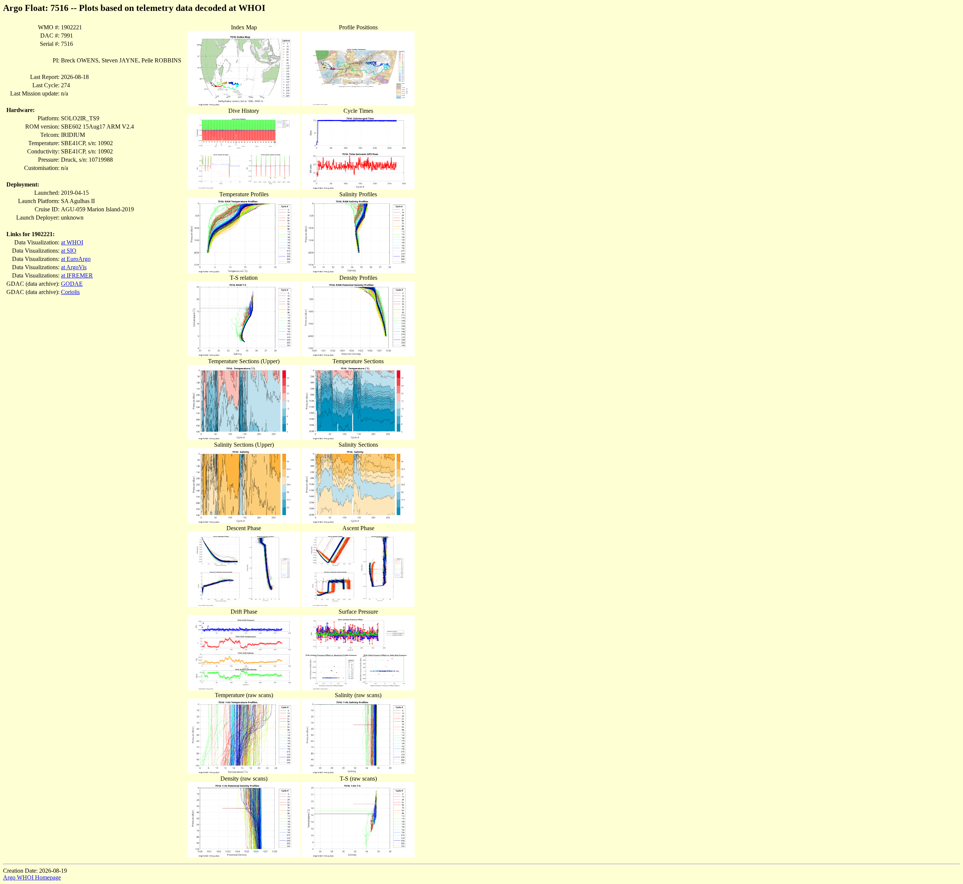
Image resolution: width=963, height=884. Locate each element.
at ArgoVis (74, 267)
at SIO (68, 250)
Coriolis (70, 292)
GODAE (72, 284)
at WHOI (72, 242)
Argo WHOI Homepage (32, 877)
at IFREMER (77, 275)
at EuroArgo (76, 259)
